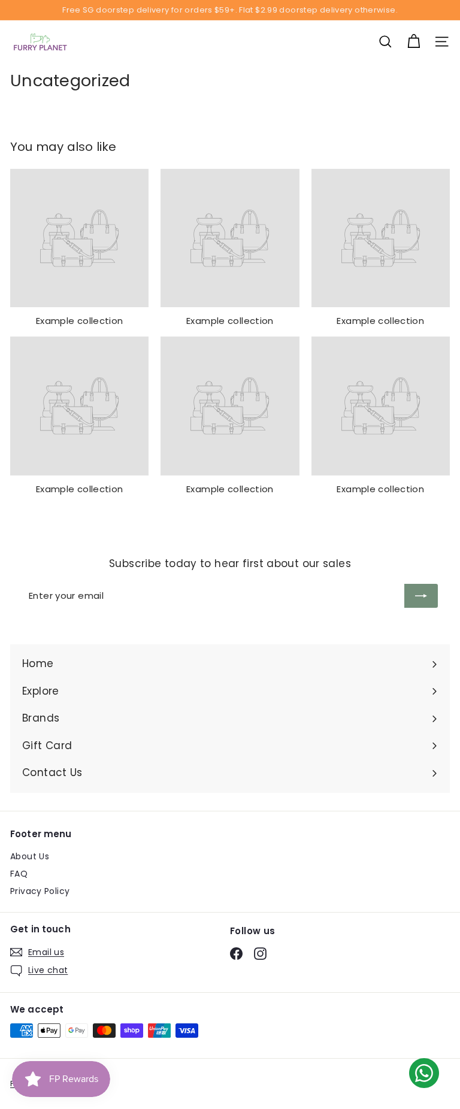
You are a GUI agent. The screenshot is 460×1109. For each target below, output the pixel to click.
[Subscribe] (421, 596)
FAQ (19, 874)
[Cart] (414, 41)
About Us (29, 856)
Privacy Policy (39, 891)
